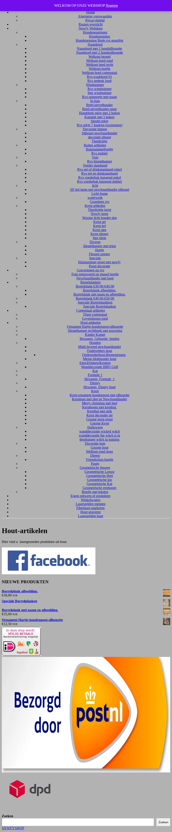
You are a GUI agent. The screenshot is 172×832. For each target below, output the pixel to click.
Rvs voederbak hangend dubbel (99, 181)
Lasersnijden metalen (90, 504)
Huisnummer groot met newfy (99, 262)
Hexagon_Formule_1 (99, 379)
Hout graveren (90, 512)
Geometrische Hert (99, 476)
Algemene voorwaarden (95, 16)
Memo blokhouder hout (99, 359)
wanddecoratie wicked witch (99, 431)
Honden (95, 343)
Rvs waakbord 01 (99, 77)
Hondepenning (99, 36)
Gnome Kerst (99, 423)
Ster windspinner (100, 93)
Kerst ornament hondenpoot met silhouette (99, 395)
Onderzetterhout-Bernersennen (104, 355)
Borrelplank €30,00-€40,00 (95, 286)
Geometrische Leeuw (99, 472)
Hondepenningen (95, 32)
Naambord (95, 44)
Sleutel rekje (99, 121)
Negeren (112, 5)
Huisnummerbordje (99, 149)
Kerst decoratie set (99, 415)
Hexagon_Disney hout (100, 387)
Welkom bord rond (99, 60)
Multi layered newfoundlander (99, 347)
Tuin (95, 157)
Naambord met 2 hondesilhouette (99, 52)
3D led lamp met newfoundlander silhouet (99, 189)
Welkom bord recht (99, 64)
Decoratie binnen (95, 129)
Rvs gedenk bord (99, 81)
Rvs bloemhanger (99, 161)
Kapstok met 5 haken (99, 117)
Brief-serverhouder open (99, 109)
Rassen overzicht (91, 24)
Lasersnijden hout (90, 516)
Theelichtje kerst (99, 210)
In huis (95, 101)
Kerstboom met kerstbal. (99, 407)
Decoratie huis (95, 443)
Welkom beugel (99, 56)
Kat (95, 371)
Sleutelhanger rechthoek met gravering (95, 330)
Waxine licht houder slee (99, 218)
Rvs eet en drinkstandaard (99, 173)
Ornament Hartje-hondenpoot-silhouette (95, 326)
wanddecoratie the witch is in (99, 435)
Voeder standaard (95, 165)
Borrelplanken (90, 282)
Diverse (95, 242)
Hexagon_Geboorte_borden (99, 339)
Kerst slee (99, 230)
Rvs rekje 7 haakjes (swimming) (99, 125)
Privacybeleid (95, 20)
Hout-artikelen (90, 322)
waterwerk (95, 197)
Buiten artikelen (95, 145)
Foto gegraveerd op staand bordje (95, 274)
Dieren (95, 455)
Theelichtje (99, 141)
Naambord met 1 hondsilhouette (99, 48)
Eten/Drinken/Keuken (95, 363)
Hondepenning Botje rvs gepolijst (99, 40)
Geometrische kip (99, 480)
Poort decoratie (99, 266)
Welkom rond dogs (99, 451)
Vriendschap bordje (99, 459)
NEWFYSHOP (13, 828)
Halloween (95, 427)
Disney (95, 383)
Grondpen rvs (99, 202)
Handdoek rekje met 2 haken (99, 113)
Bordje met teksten (95, 492)
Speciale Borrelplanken (99, 306)
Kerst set (99, 222)
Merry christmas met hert (99, 403)
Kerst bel (99, 226)
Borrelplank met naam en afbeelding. (99, 294)
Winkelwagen (90, 500)
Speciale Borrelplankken (95, 302)
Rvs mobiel (99, 153)
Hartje (99, 250)
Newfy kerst (99, 214)
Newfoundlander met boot (95, 278)
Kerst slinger (99, 234)
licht (95, 185)
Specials (95, 258)
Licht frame (99, 193)
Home (90, 12)
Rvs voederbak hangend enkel (99, 177)
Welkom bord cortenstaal (99, 73)
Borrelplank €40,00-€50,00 (95, 298)
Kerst (95, 391)
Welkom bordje (99, 69)
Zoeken (7, 816)
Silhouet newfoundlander (99, 133)
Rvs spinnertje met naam (99, 97)
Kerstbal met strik (99, 411)
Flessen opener (99, 254)
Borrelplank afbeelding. (99, 290)
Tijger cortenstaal (95, 314)
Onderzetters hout (99, 351)
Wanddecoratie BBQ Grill (99, 367)
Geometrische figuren (95, 468)
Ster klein (99, 238)
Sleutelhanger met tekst (99, 246)
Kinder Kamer (95, 335)
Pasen (95, 463)
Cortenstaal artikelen (90, 310)
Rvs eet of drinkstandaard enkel (99, 169)
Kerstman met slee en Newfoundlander (99, 399)
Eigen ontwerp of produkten (90, 496)
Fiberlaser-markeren (90, 508)
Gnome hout (99, 447)
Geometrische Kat (99, 484)
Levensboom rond (95, 318)
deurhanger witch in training (99, 439)
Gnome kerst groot (99, 419)
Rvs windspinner (100, 89)
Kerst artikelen (95, 206)
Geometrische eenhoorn (99, 488)
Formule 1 (95, 375)
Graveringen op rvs (90, 270)
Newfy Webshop (91, 28)
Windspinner (95, 85)
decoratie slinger (99, 137)
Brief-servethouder (99, 105)
